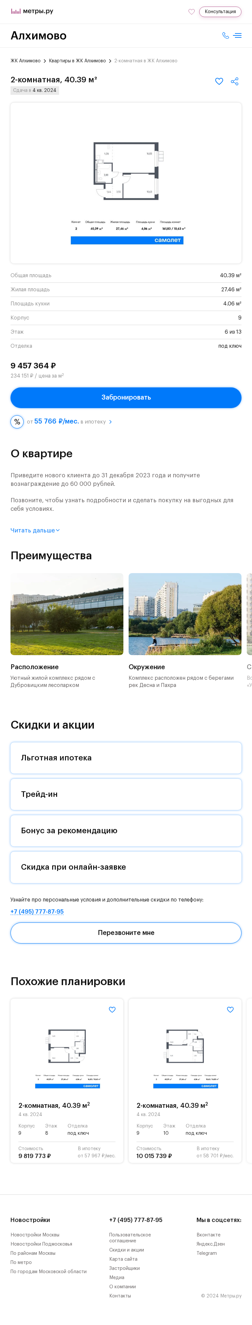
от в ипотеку (66, 421)
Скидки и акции (126, 1250)
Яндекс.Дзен (211, 1244)
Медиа (116, 1277)
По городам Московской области (48, 1272)
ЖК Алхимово (25, 61)
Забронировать (126, 397)
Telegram (207, 1253)
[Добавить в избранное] (219, 81)
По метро (21, 1262)
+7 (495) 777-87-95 (37, 912)
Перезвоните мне (126, 933)
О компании (122, 1287)
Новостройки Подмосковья (41, 1244)
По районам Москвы (32, 1253)
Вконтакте (208, 1235)
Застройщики (124, 1268)
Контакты (120, 1296)
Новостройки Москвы (34, 1235)
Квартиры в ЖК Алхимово (77, 61)
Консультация (220, 12)
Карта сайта (123, 1259)
